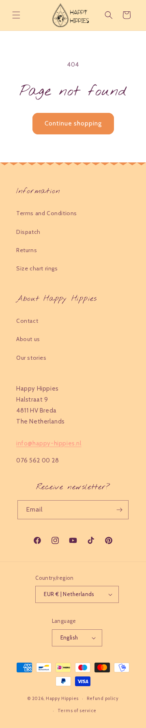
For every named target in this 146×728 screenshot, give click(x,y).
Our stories (31, 357)
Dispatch (28, 231)
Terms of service (77, 710)
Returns (26, 250)
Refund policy (103, 698)
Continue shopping (73, 123)
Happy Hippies (62, 698)
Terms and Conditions (46, 213)
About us (28, 339)
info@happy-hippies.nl (49, 443)
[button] (16, 15)
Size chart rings (37, 268)
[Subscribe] (119, 509)
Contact (27, 320)
